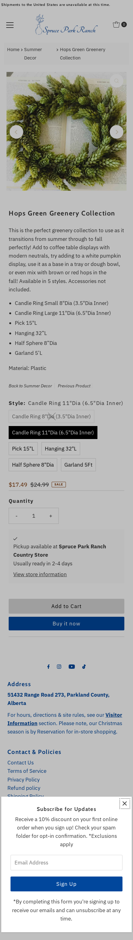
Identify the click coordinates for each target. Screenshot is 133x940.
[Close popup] (124, 803)
